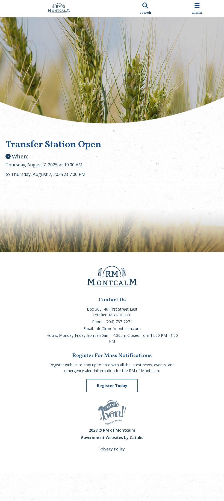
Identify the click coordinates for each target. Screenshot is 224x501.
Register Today (112, 385)
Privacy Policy (112, 449)
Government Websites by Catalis (112, 437)
